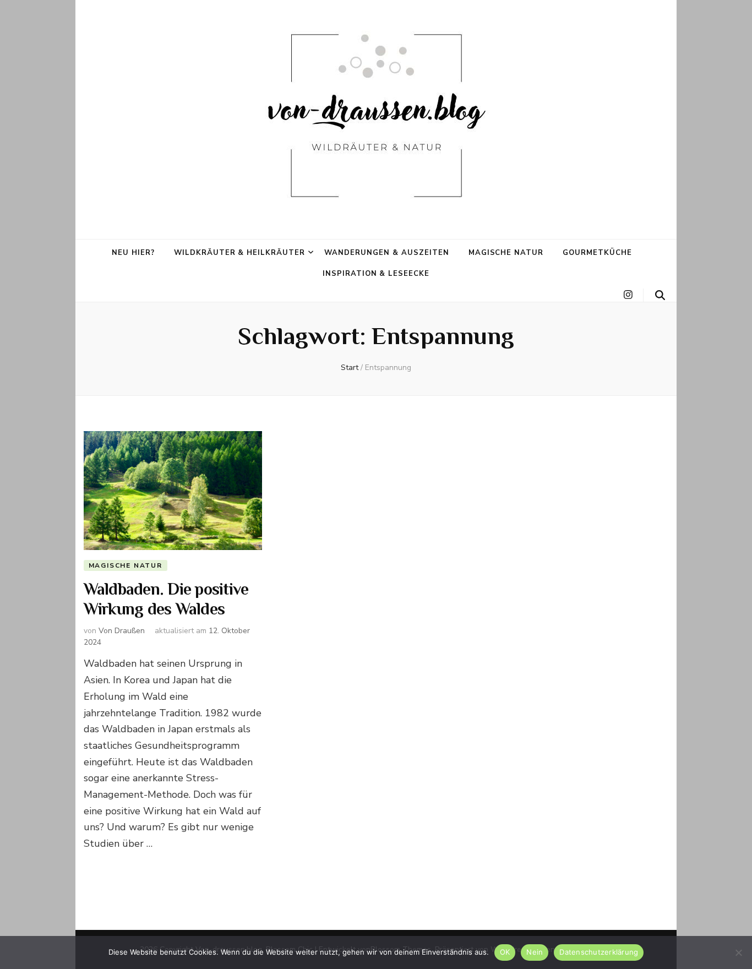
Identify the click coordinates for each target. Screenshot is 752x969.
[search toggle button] (660, 295)
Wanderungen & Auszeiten (386, 253)
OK (505, 952)
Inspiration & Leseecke (376, 274)
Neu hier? (133, 253)
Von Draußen (122, 630)
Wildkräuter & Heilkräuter (239, 253)
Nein (534, 952)
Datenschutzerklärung (598, 952)
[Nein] (738, 952)
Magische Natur (506, 253)
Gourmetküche (597, 253)
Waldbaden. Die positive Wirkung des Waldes (166, 600)
